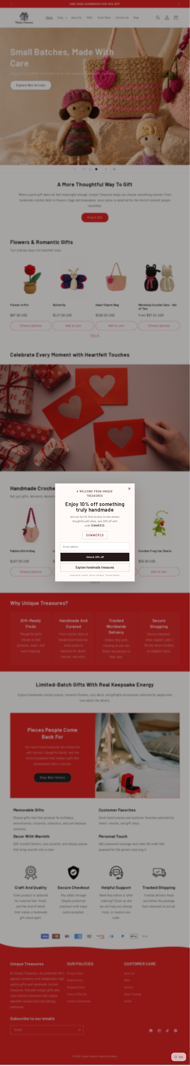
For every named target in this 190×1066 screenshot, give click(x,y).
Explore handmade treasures (95, 567)
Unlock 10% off (95, 557)
